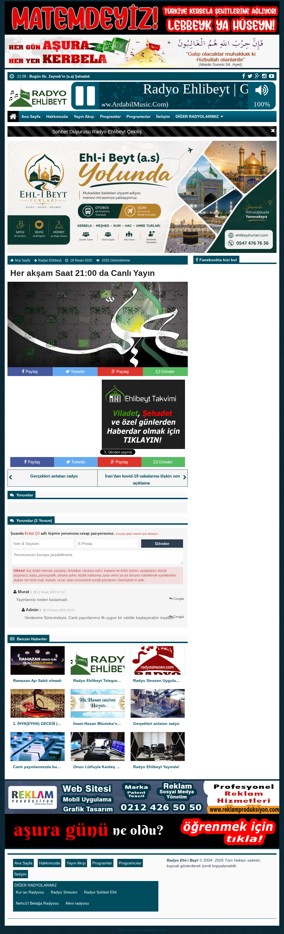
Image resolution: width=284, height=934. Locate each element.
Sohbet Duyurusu (71, 131)
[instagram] (264, 76)
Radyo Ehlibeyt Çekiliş (117, 131)
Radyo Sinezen (64, 892)
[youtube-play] (271, 76)
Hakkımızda (57, 116)
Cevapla (178, 598)
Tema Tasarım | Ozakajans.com (142, 930)
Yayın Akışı (84, 116)
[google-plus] (257, 76)
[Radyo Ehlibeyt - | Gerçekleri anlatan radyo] (37, 93)
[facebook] (243, 76)
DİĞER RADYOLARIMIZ (197, 116)
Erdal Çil (32, 533)
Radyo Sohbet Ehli (100, 892)
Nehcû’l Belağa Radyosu (37, 903)
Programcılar (138, 116)
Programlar (110, 116)
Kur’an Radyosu (30, 892)
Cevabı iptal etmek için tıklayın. (137, 533)
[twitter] (250, 76)
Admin (32, 609)
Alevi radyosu (77, 903)
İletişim (163, 116)
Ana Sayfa (30, 116)
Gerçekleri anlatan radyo (54, 476)
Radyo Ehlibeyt (49, 260)
